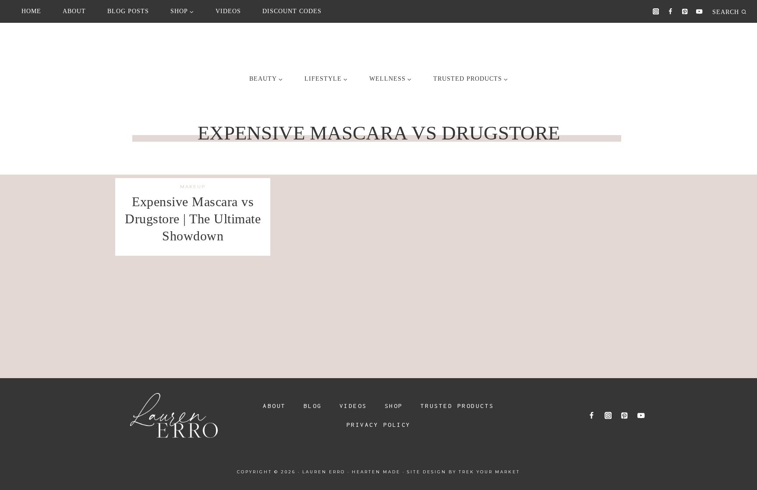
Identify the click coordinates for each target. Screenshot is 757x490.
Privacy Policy (379, 424)
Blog (313, 405)
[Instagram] (656, 11)
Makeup (192, 187)
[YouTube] (699, 11)
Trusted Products (457, 405)
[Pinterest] (685, 11)
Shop (394, 405)
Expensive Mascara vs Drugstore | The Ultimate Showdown (193, 218)
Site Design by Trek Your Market (463, 471)
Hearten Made (376, 471)
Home (31, 11)
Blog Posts (128, 11)
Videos (228, 11)
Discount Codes (292, 11)
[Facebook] (670, 11)
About (74, 11)
